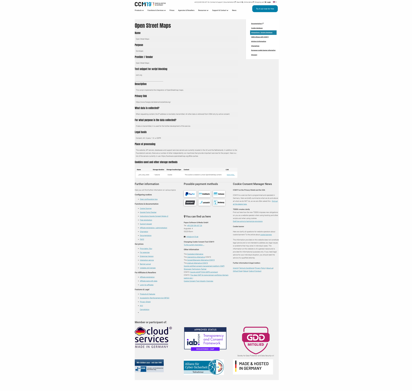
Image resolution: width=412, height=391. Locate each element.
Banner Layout (145, 264)
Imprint (235, 268)
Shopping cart (260, 2)
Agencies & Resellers (186, 10)
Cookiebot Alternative (195, 254)
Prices (172, 10)
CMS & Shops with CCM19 (260, 37)
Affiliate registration (147, 277)
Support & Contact (219, 10)
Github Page (237, 271)
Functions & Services (156, 10)
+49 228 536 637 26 (194, 226)
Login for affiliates (146, 285)
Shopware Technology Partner (195, 269)
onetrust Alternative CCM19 (197, 263)
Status (245, 271)
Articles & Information (258, 41)
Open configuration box (149, 199)
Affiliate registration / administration (153, 228)
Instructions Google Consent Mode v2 (154, 216)
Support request (146, 224)
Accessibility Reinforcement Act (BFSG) (154, 298)
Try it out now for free (265, 8)
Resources (202, 10)
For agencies (145, 252)
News (234, 10)
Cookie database (257, 28)
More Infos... (231, 175)
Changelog (144, 232)
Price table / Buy (146, 249)
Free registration (146, 220)
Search (239, 2)
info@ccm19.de (192, 237)
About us (269, 268)
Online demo (248, 2)
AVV (141, 306)
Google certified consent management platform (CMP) (204, 266)
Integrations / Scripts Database (261, 32)
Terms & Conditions (246, 268)
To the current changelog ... (194, 245)
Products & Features (147, 294)
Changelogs (255, 46)
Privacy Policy (260, 268)
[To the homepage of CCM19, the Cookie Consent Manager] (150, 4)
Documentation (228, 2)
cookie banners (266, 235)
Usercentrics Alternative (196, 257)
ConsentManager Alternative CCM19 (201, 260)
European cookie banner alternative (263, 50)
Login (269, 2)
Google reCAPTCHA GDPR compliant (204, 272)
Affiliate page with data (148, 281)
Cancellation (144, 310)
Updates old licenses (148, 268)
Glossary (254, 55)
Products (138, 10)
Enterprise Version (147, 256)
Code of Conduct (255, 271)
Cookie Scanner (146, 208)
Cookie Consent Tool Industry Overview (198, 281)
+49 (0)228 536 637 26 (202, 2)
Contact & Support (216, 2)
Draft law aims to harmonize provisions (248, 221)
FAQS (142, 239)
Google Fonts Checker (148, 212)
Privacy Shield (145, 302)
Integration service (147, 260)
